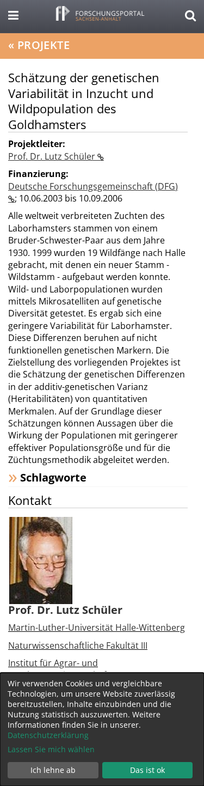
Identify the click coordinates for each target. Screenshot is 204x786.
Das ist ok (147, 770)
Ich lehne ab (53, 770)
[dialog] (102, 729)
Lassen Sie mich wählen (51, 749)
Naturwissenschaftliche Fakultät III (77, 645)
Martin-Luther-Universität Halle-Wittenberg (96, 627)
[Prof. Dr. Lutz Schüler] (40, 559)
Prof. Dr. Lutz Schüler (52, 156)
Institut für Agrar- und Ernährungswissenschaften (64, 669)
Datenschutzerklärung (48, 735)
